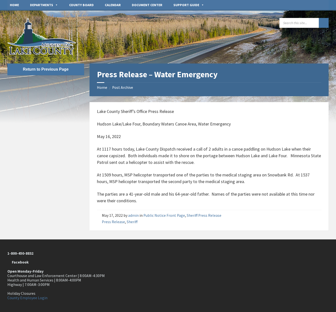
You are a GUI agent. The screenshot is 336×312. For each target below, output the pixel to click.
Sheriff (132, 221)
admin (133, 215)
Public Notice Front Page (164, 215)
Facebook (19, 262)
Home (14, 5)
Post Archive (122, 87)
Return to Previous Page (46, 69)
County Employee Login (27, 298)
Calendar (113, 5)
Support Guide (186, 5)
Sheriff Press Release (204, 215)
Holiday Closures (21, 293)
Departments (41, 5)
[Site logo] (44, 53)
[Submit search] (324, 23)
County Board (81, 5)
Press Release (113, 221)
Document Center (147, 5)
